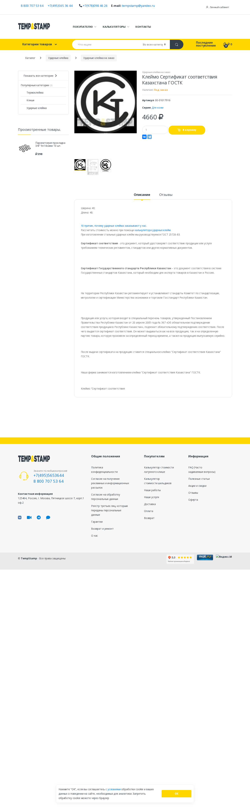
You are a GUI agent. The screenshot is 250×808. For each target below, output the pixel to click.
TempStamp (29, 558)
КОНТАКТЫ (143, 26)
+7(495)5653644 (48, 475)
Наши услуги (151, 497)
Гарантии (97, 521)
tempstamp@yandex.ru (138, 5)
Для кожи (157, 107)
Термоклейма (35, 92)
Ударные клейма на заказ (156, 72)
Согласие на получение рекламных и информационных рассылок (110, 483)
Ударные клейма (37, 108)
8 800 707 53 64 (32, 5)
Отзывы (166, 195)
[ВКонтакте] (144, 137)
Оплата (148, 511)
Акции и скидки (197, 485)
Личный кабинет (219, 7)
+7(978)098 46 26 (95, 5)
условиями (115, 789)
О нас (94, 535)
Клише (30, 100)
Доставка (150, 504)
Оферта (193, 499)
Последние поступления (206, 44)
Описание (142, 195)
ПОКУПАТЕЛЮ (83, 26)
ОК (176, 793)
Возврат (149, 518)
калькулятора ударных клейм (152, 230)
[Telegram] (149, 137)
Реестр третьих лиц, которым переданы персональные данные (109, 510)
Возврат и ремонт (102, 528)
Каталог (30, 58)
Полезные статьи (199, 478)
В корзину (189, 129)
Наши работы (152, 490)
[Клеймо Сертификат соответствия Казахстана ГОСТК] (105, 102)
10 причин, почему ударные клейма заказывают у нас (113, 225)
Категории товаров (37, 44)
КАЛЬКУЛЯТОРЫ (114, 26)
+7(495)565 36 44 (60, 5)
